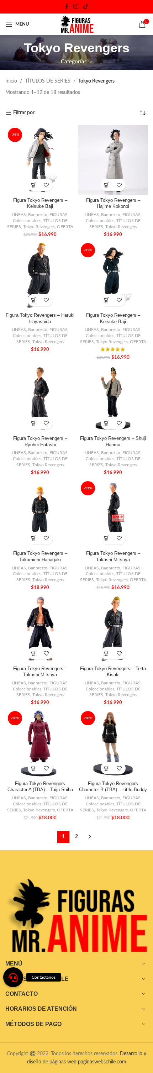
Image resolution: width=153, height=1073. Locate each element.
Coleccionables (27, 221)
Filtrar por (24, 112)
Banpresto (37, 214)
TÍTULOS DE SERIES (47, 81)
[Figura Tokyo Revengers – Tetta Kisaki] (113, 628)
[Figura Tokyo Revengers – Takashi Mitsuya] (40, 628)
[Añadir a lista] (46, 185)
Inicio (11, 81)
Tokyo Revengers (39, 227)
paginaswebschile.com (102, 1061)
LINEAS (19, 214)
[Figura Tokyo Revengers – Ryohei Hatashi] (40, 398)
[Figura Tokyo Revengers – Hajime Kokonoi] (113, 160)
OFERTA (65, 227)
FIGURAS (58, 214)
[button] (34, 185)
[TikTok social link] (85, 6)
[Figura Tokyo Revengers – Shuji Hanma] (113, 398)
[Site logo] (76, 24)
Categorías (74, 61)
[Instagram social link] (76, 6)
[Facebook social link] (67, 6)
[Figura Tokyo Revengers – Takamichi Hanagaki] (40, 513)
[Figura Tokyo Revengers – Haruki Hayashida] (40, 275)
